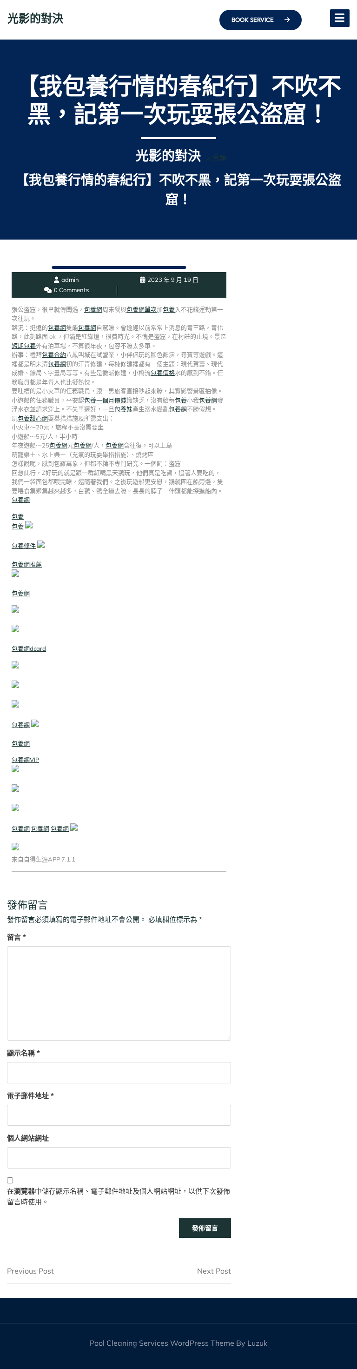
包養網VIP (25, 759)
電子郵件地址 (30, 1095)
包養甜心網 (33, 418)
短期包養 (24, 345)
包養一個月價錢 (105, 400)
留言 (16, 937)
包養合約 (54, 354)
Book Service (253, 19)
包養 (169, 309)
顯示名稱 (23, 1052)
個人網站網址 (28, 1138)
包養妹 (123, 409)
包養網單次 (141, 309)
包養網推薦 (27, 564)
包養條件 (24, 545)
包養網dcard (29, 648)
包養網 (93, 309)
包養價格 (163, 372)
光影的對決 (35, 18)
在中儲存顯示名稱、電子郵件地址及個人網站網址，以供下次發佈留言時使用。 (118, 1196)
